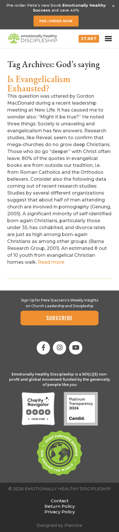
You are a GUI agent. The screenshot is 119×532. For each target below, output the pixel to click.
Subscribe (59, 318)
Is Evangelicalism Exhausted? (38, 83)
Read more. (51, 262)
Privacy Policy (59, 511)
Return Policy (59, 506)
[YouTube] (75, 347)
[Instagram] (59, 347)
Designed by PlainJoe (59, 525)
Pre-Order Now (56, 21)
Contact (59, 500)
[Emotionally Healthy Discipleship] (32, 38)
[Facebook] (43, 347)
